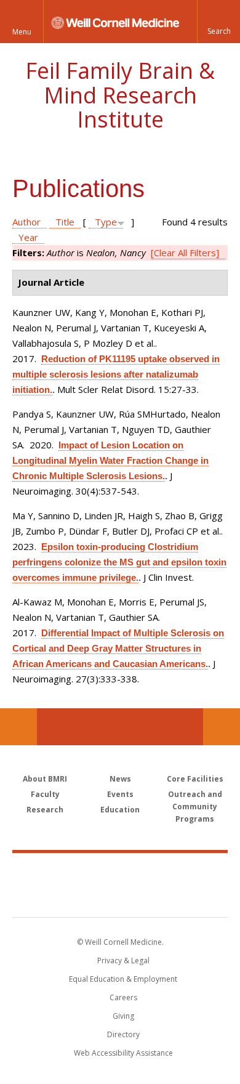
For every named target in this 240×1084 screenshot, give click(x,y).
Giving (123, 1016)
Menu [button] (21, 31)
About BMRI (45, 779)
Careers (123, 997)
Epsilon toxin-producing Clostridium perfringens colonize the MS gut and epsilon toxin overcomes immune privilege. (119, 562)
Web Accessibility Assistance (123, 1053)
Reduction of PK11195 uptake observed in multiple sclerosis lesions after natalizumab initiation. (116, 374)
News (120, 779)
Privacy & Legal (123, 960)
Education (120, 809)
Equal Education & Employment (123, 979)
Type (106, 222)
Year (28, 237)
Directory (123, 1034)
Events (120, 794)
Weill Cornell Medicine (120, 871)
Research (44, 809)
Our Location (18, 726)
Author (26, 222)
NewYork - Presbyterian (120, 897)
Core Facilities (195, 779)
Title (64, 222)
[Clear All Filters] (185, 252)
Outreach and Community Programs (195, 806)
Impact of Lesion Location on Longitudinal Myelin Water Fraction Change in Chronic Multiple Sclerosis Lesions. (110, 460)
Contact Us (221, 726)
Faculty (45, 794)
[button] (218, 21)
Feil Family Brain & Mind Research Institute (120, 94)
